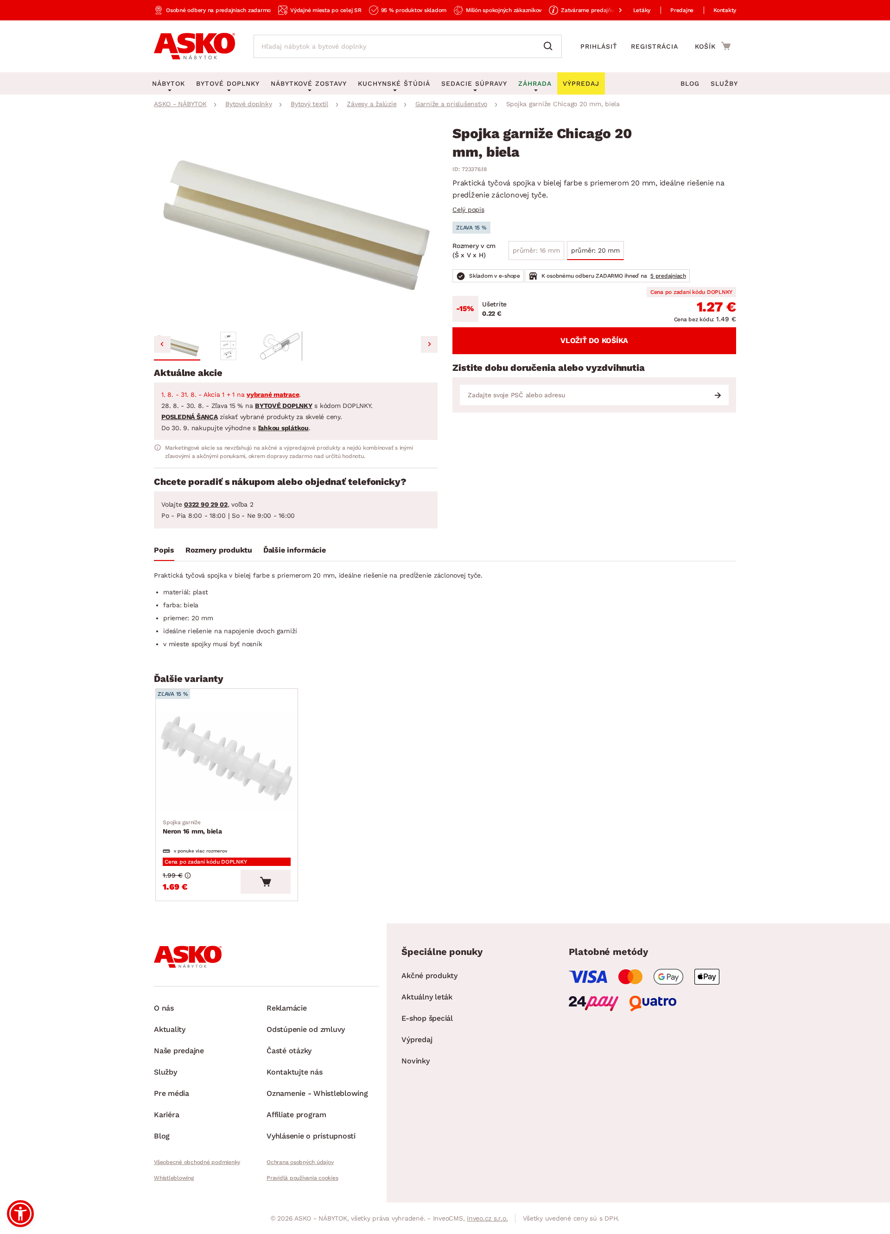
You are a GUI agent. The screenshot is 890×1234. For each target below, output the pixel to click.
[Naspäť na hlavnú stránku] (194, 46)
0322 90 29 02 (206, 504)
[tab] (164, 552)
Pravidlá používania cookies (302, 1178)
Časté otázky (289, 1050)
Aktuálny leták (426, 996)
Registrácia (654, 46)
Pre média (171, 1093)
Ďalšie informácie (294, 550)
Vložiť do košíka (594, 340)
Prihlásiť (598, 46)
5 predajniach (668, 276)
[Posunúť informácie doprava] (613, 10)
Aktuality (169, 1029)
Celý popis (468, 209)
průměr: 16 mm (536, 250)
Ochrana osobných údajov (300, 1162)
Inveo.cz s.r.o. (487, 1218)
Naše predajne (179, 1050)
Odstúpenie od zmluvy (306, 1029)
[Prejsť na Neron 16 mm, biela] (227, 761)
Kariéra (166, 1114)
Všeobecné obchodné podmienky (197, 1162)
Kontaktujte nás (294, 1072)
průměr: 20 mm (595, 250)
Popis (164, 550)
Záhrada (535, 83)
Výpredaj (416, 1039)
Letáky (642, 10)
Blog (689, 83)
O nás (164, 1008)
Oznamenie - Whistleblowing (317, 1093)
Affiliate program (296, 1114)
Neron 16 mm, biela (192, 827)
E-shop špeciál (427, 1018)
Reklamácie (287, 1008)
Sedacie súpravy (474, 83)
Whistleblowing (174, 1178)
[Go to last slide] (162, 344)
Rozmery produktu (218, 550)
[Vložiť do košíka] (266, 882)
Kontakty (724, 10)
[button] (177, 346)
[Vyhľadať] (550, 46)
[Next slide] (429, 344)
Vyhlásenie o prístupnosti (311, 1136)
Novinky (415, 1060)
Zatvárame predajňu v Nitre (597, 10)
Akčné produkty (429, 975)
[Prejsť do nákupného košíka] (712, 46)
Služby (724, 83)
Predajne (681, 10)
